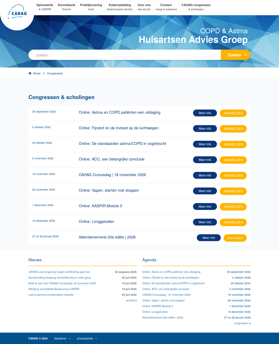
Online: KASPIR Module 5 (157, 306)
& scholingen (196, 9)
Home (37, 73)
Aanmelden (235, 238)
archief (130, 300)
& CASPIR (45, 9)
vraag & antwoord (166, 9)
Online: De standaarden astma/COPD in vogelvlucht (173, 283)
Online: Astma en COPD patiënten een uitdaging (171, 272)
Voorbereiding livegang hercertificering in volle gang (59, 277)
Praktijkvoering (91, 5)
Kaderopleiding (120, 5)
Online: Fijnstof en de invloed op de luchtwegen (170, 277)
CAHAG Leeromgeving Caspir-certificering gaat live (59, 272)
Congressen (55, 73)
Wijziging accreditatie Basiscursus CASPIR (53, 289)
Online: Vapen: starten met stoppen (163, 300)
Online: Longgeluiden (155, 312)
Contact (166, 5)
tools (91, 9)
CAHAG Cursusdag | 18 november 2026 (166, 294)
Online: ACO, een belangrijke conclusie (165, 289)
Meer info (205, 113)
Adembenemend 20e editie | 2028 (162, 317)
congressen (241, 323)
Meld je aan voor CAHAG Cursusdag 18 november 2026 (62, 283)
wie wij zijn (144, 9)
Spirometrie (44, 5)
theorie (66, 9)
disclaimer (60, 338)
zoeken (234, 54)
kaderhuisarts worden (120, 9)
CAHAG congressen (196, 5)
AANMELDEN (233, 113)
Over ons (144, 5)
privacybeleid (85, 338)
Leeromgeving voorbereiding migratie (50, 294)
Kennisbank (66, 5)
